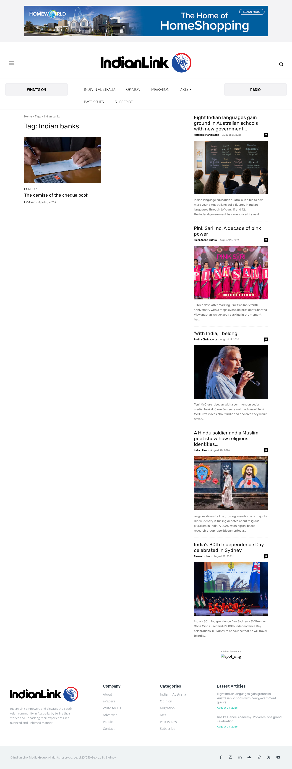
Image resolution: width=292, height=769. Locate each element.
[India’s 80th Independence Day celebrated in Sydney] (231, 589)
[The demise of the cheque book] (62, 160)
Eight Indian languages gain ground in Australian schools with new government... (226, 123)
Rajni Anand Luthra (205, 240)
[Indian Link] (146, 64)
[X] (268, 757)
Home (28, 116)
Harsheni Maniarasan (206, 134)
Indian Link (200, 450)
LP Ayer (29, 202)
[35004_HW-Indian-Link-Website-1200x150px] (146, 21)
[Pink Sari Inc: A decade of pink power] (231, 272)
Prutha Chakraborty (205, 339)
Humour (30, 188)
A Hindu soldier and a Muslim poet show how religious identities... (226, 438)
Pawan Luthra (202, 556)
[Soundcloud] (249, 757)
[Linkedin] (240, 757)
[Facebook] (220, 757)
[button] (281, 63)
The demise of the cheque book (56, 195)
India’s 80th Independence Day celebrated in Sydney (229, 547)
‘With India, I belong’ (216, 333)
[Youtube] (278, 757)
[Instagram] (230, 757)
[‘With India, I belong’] (231, 372)
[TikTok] (259, 757)
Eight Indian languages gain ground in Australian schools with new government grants (246, 698)
